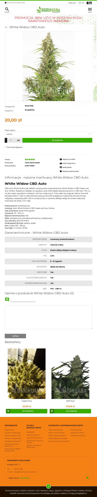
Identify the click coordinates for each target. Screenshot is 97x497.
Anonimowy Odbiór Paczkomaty (12, 450)
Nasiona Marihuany (34, 438)
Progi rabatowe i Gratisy (57, 438)
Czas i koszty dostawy (57, 435)
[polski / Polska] (83, 2)
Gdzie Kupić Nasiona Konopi (35, 441)
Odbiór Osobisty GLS (13, 435)
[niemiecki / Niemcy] (80, 2)
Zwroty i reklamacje (12, 433)
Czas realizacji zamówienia (59, 441)
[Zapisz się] (87, 478)
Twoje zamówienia (77, 435)
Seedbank (31, 432)
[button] (76, 159)
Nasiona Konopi (33, 435)
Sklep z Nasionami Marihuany (34, 446)
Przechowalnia (76, 430)
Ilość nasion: (10, 130)
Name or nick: (7, 299)
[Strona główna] (48, 10)
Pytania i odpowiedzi (13, 438)
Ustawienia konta (77, 433)
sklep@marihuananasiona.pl (22, 472)
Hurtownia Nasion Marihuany (12, 445)
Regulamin (9, 430)
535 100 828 (15, 469)
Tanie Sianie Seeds (32, 163)
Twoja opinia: (8, 305)
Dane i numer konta (56, 433)
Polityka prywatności (13, 441)
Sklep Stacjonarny (55, 430)
